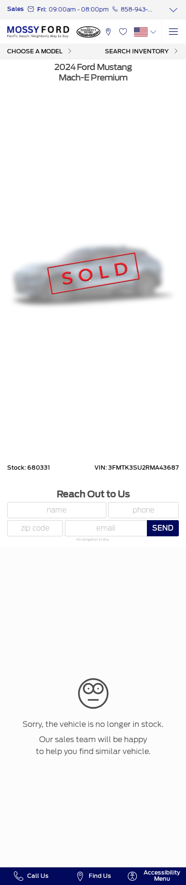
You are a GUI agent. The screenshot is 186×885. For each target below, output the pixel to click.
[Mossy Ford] (38, 32)
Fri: (41, 9)
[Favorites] (122, 32)
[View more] (173, 10)
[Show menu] (173, 32)
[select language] (153, 32)
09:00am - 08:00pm (79, 9)
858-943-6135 (137, 9)
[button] (108, 32)
